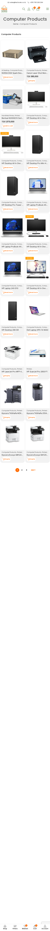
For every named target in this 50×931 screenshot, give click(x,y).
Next (33, 470)
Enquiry (32, 81)
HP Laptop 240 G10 (10, 288)
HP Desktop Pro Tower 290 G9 (15, 205)
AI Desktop (5, 70)
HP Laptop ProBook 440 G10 (14, 246)
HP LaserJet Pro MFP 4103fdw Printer (18, 371)
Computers (21, 161)
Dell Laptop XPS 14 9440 (37, 330)
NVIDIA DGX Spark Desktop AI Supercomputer (21, 73)
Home (15, 24)
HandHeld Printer (8, 116)
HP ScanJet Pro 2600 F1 (37, 371)
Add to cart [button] (9, 126)
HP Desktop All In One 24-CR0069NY (18, 163)
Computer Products (17, 70)
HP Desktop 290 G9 (10, 330)
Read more (9, 77)
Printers (44, 70)
